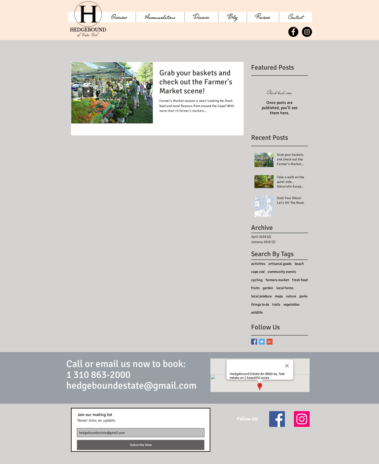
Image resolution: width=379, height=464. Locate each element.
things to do (260, 304)
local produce (261, 296)
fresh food (300, 280)
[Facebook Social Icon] (277, 419)
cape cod (258, 272)
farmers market (277, 280)
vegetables (291, 304)
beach (299, 264)
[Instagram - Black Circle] (307, 32)
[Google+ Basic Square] (270, 342)
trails (276, 304)
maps (279, 296)
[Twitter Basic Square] (262, 342)
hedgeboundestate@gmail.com (131, 385)
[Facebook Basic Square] (254, 342)
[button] (201, 17)
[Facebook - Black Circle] (293, 32)
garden (268, 288)
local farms (284, 288)
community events (282, 272)
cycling (256, 280)
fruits (255, 288)
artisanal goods (280, 264)
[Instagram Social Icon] (302, 419)
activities (258, 264)
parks (303, 296)
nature (291, 296)
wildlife (257, 312)
